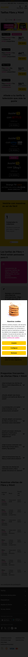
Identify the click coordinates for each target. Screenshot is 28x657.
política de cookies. (13, 337)
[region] (14, 328)
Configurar (14, 348)
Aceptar (14, 343)
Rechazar (14, 353)
